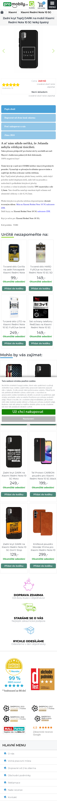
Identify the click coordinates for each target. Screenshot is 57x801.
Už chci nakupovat (28, 412)
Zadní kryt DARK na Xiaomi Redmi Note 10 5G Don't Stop (14, 547)
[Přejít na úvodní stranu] (15, 5)
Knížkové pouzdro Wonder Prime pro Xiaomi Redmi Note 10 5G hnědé (43, 548)
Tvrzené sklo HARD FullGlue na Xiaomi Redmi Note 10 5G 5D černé (41, 271)
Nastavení (28, 419)
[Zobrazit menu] (52, 4)
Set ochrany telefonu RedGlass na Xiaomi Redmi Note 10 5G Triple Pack (40, 326)
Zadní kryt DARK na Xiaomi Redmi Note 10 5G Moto (14, 475)
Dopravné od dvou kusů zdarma (19, 118)
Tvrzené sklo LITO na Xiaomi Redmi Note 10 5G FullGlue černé (14, 324)
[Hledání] (32, 4)
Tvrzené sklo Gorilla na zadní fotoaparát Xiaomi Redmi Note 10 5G (14, 271)
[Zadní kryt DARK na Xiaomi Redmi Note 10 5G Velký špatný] (28, 49)
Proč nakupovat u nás (14, 126)
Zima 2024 (9, 135)
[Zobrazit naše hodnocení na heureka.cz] (14, 691)
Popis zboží (9, 109)
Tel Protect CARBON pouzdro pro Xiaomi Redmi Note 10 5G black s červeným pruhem (43, 477)
